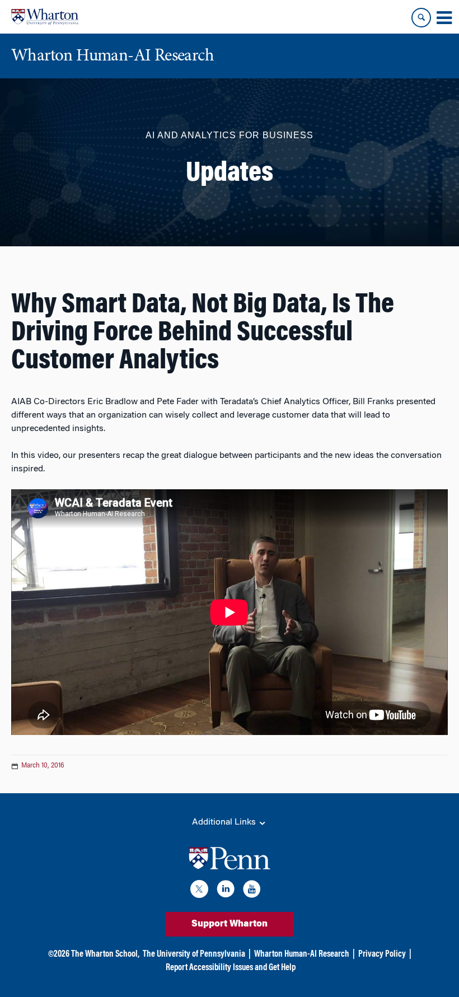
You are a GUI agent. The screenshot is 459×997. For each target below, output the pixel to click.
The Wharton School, (105, 954)
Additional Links (225, 822)
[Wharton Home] (44, 16)
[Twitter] (199, 891)
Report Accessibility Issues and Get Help (231, 967)
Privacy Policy (382, 954)
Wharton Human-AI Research (301, 954)
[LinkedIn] (226, 891)
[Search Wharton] (421, 17)
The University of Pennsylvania (194, 954)
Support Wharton (229, 924)
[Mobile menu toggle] (444, 18)
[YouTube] (252, 891)
